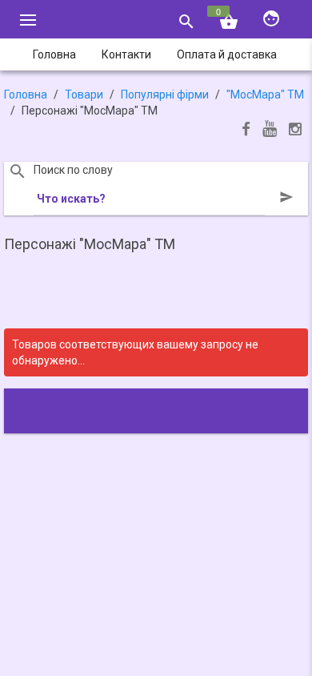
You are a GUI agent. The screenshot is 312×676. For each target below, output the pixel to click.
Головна (25, 94)
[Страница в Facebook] (246, 131)
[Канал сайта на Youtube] (269, 130)
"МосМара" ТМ (265, 94)
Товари (84, 94)
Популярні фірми (165, 94)
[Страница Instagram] (295, 131)
